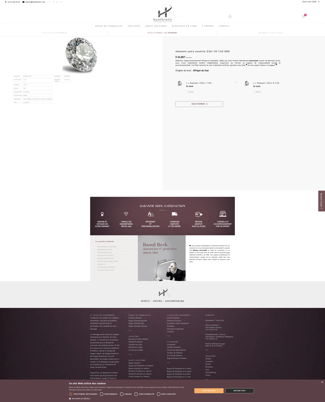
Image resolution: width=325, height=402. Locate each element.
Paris (207, 369)
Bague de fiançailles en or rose (179, 377)
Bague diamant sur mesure (139, 368)
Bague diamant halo (136, 323)
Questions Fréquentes (175, 329)
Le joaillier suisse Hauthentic (178, 323)
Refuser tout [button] (240, 391)
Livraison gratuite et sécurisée (106, 267)
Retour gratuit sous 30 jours (105, 255)
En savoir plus (97, 390)
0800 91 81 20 (210, 346)
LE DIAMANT (172, 342)
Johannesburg (174, 301)
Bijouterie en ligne (135, 347)
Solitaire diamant (135, 318)
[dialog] (162, 391)
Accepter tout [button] (208, 391)
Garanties (170, 326)
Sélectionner (198, 104)
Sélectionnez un (162, 33)
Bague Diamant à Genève (176, 358)
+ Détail (190, 92)
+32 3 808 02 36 (211, 339)
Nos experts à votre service (105, 270)
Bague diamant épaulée (138, 320)
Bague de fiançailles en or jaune (179, 371)
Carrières (170, 331)
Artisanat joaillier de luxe (104, 253)
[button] (129, 398)
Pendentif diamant (135, 342)
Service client (210, 356)
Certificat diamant (174, 347)
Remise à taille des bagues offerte (107, 261)
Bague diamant (134, 363)
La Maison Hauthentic (178, 315)
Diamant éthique (173, 318)
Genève (145, 301)
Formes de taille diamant (176, 350)
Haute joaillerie (137, 360)
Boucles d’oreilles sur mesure (140, 371)
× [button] (322, 382)
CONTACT (209, 315)
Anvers (157, 301)
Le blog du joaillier (136, 350)
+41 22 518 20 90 (13, 2)
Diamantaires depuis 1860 (104, 250)
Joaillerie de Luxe (135, 344)
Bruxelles (209, 367)
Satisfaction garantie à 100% (105, 258)
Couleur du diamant (174, 353)
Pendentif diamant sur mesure (140, 374)
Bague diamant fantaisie (138, 326)
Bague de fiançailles (140, 315)
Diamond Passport (174, 320)
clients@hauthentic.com (35, 2)
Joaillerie (134, 336)
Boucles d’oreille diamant (138, 339)
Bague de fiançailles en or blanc (179, 368)
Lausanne (209, 361)
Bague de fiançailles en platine (178, 374)
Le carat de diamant (174, 355)
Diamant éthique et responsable (106, 247)
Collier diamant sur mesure (139, 376)
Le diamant (171, 344)
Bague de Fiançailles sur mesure (141, 365)
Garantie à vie (101, 264)
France (207, 375)
